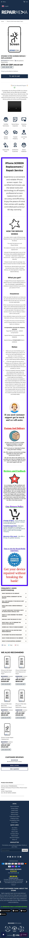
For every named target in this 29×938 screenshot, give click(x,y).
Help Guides (14, 831)
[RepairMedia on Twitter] (8, 857)
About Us (14, 839)
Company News (14, 833)
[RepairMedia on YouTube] (20, 857)
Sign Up (25, 850)
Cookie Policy (14, 810)
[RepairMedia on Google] (15, 857)
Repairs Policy (14, 812)
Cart (26, 1)
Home (2, 21)
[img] (13, 871)
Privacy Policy (14, 808)
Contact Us (14, 829)
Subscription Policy (14, 816)
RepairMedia (15, 860)
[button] (4, 60)
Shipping (3, 71)
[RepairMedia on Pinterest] (12, 857)
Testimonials (14, 835)
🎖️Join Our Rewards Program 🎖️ (19, 85)
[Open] (3, 934)
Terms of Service (14, 806)
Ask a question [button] (14, 769)
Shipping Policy (14, 818)
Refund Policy (14, 814)
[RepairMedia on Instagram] (18, 857)
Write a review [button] (14, 765)
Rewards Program (14, 837)
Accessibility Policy (14, 820)
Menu (4, 1)
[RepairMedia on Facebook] (10, 857)
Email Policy (14, 822)
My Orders (14, 827)
